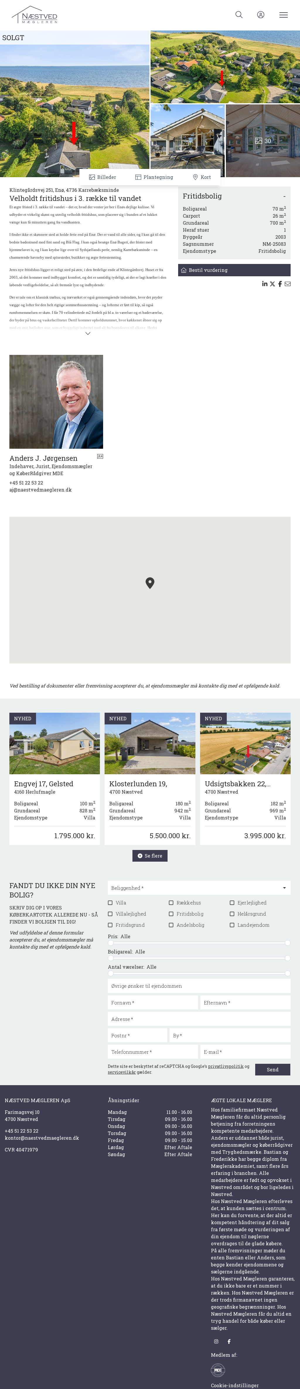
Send (273, 1069)
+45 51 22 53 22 (26, 483)
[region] (150, 590)
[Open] (284, 888)
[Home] (81, 14)
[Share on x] (272, 284)
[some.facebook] (229, 1341)
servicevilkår (122, 1072)
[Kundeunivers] (261, 15)
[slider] (111, 943)
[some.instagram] (216, 1341)
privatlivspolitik (226, 1066)
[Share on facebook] (280, 284)
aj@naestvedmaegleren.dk (40, 490)
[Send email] (288, 284)
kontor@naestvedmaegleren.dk (42, 1138)
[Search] (239, 15)
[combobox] (194, 890)
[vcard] (100, 465)
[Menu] (282, 15)
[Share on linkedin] (265, 284)
